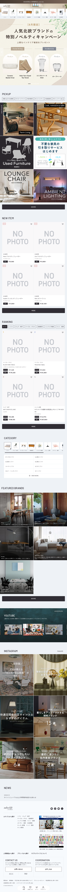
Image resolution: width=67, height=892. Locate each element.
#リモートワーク (20, 98)
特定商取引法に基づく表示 (52, 880)
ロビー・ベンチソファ (11, 471)
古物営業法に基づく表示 (9, 883)
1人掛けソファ (39, 457)
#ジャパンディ (39, 98)
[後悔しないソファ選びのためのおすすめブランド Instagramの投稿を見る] (16, 758)
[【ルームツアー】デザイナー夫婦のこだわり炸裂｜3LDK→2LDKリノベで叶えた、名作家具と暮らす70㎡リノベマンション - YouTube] (33, 629)
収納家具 (40, 326)
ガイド (11, 873)
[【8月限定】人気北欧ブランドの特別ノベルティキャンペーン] (33, 52)
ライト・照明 (60, 326)
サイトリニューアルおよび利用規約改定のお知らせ (20, 797)
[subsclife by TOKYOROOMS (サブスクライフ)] (6, 6)
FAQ (25, 873)
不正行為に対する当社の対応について (23, 880)
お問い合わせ (18, 869)
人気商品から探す (9, 853)
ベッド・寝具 (30, 825)
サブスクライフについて (39, 853)
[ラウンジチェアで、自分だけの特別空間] (16, 185)
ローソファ (38, 471)
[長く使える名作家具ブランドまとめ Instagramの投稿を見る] (50, 758)
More (33, 207)
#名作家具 (30, 98)
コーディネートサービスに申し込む (24, 883)
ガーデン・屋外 (56, 450)
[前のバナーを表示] (1, 52)
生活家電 (29, 823)
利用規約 (11, 880)
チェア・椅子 (19, 326)
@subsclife (60, 651)
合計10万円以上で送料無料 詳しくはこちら (33, 1)
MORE (33, 310)
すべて (5, 326)
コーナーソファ (9, 466)
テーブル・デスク (30, 326)
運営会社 (5, 880)
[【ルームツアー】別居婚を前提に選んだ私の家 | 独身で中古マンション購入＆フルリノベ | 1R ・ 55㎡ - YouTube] (54, 629)
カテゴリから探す (9, 816)
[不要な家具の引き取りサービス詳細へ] (50, 152)
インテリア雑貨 (49, 326)
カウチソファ (38, 466)
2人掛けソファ (9, 461)
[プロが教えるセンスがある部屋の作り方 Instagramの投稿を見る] (16, 675)
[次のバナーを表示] (65, 52)
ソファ (11, 326)
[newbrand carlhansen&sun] (50, 119)
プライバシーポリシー (39, 880)
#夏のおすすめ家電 (8, 98)
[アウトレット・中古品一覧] (16, 152)
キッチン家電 (21, 825)
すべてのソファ (9, 457)
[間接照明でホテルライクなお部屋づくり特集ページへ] (50, 185)
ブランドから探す (23, 853)
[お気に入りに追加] (31, 224)
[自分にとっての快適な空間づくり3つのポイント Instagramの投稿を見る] (16, 716)
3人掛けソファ (39, 461)
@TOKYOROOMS (59, 611)
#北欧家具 (48, 98)
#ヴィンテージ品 (57, 98)
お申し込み (48, 869)
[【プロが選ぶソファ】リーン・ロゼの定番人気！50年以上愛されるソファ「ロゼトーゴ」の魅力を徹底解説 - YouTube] (13, 629)
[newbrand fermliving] (16, 119)
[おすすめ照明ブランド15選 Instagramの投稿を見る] (50, 716)
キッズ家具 (20, 827)
